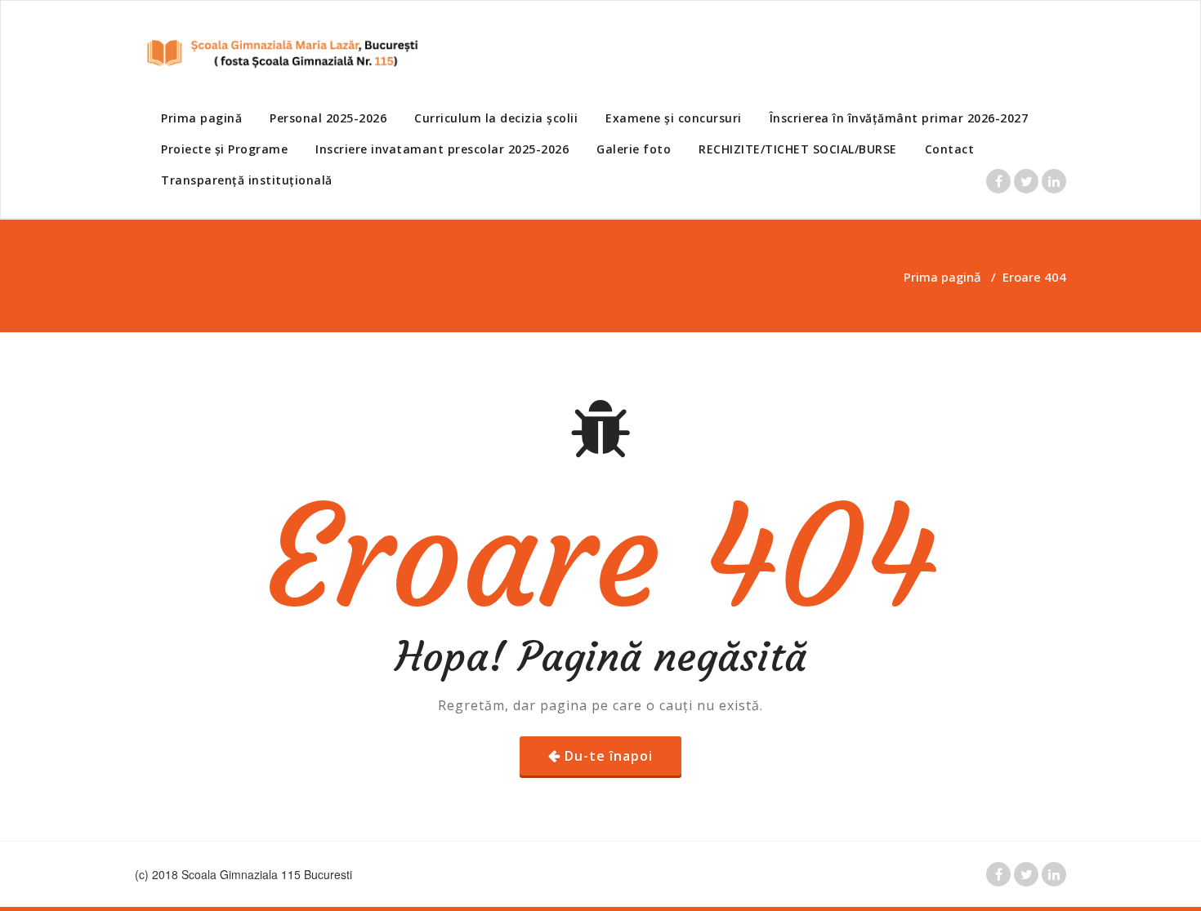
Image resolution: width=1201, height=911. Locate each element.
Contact (950, 149)
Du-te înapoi (609, 756)
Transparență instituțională (247, 180)
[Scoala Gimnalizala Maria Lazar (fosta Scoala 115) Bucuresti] (278, 53)
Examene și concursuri (673, 118)
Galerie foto (633, 149)
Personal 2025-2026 (328, 118)
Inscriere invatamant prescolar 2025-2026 (442, 149)
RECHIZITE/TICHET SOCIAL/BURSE (798, 149)
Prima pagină (201, 118)
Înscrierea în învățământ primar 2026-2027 (899, 118)
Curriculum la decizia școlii (496, 118)
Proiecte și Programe (224, 149)
